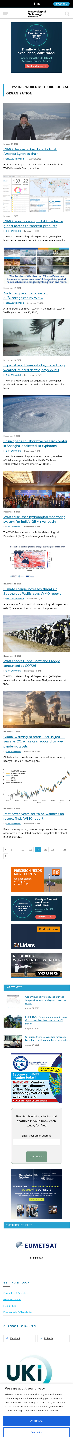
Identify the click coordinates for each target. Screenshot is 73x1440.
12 (23, 849)
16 (52, 849)
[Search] (67, 13)
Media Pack (9, 1305)
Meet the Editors (12, 1299)
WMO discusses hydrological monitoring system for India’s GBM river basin (34, 519)
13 (30, 849)
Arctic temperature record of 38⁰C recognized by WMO (25, 295)
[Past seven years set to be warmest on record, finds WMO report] (36, 786)
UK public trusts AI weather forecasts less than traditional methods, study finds (47, 1038)
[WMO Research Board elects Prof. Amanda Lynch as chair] (36, 121)
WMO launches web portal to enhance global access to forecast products (33, 223)
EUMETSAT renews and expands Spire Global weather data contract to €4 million (46, 1020)
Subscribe (61, 4)
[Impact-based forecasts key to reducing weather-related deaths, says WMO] (36, 337)
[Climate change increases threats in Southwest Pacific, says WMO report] (36, 561)
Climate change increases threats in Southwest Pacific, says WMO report (32, 591)
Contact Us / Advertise (15, 1293)
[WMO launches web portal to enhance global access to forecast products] (36, 193)
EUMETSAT (36, 1258)
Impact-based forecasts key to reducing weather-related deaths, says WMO (34, 367)
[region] (36, 1411)
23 (64, 849)
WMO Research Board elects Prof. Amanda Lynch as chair (30, 151)
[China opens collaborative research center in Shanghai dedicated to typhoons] (36, 413)
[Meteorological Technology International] (36, 13)
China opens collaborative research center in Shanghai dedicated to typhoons (35, 443)
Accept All (36, 1420)
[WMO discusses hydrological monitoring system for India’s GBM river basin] (36, 489)
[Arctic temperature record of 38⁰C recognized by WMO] (36, 265)
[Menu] (5, 13)
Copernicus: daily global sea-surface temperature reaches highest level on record (45, 1000)
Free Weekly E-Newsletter (17, 1312)
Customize (36, 1432)
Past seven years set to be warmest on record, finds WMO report (33, 816)
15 (45, 849)
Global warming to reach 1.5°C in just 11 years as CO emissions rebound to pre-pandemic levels (34, 742)
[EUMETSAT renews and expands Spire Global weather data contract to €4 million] (13, 1021)
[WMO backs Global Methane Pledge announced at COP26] (36, 633)
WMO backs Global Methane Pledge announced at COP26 (31, 663)
